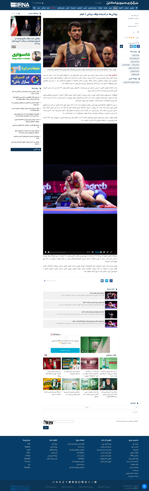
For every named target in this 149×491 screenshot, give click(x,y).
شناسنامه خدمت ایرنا (132, 461)
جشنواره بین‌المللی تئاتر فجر (76, 467)
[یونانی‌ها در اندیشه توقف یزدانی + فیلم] (80, 42)
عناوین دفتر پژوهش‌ (105, 459)
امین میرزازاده (135, 74)
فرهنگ (100, 8)
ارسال (45, 428)
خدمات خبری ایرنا (133, 476)
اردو (29, 464)
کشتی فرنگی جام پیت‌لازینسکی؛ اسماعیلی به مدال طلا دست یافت (25, 92)
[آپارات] (85, 482)
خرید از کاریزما (65, 350)
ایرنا (122, 3)
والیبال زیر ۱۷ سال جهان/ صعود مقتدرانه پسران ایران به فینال (25, 143)
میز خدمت (135, 470)
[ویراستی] (69, 482)
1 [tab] (19, 13)
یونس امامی (135, 55)
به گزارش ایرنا (113, 75)
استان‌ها (73, 8)
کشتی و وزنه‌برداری (132, 26)
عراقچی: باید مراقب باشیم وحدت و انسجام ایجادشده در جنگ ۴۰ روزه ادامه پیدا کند (26, 41)
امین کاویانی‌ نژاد (134, 58)
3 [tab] (14, 13)
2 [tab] (16, 13)
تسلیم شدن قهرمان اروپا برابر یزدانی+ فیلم (93, 312)
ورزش (115, 8)
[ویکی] (56, 482)
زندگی (43, 8)
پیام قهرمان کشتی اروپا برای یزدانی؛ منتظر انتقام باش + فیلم (88, 321)
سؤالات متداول (134, 453)
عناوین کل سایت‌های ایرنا (104, 450)
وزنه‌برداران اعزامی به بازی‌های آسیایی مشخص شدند (26, 137)
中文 (28, 444)
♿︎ (144, 486)
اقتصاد (121, 8)
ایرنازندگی (54, 444)
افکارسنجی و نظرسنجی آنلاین (76, 444)
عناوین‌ (132, 8)
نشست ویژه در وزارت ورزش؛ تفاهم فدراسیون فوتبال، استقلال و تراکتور (27, 120)
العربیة (28, 450)
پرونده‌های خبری (106, 444)
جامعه (105, 8)
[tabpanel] (26, 32)
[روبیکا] (89, 482)
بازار (48, 8)
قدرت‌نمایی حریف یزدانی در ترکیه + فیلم (93, 302)
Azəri (28, 453)
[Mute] (85, 351)
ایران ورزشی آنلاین (52, 459)
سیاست (126, 8)
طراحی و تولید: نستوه (130, 488)
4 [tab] (12, 13)
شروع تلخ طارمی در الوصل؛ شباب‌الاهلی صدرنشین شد (25, 126)
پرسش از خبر (80, 456)
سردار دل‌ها (81, 447)
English (27, 447)
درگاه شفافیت (134, 464)
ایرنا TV (52, 8)
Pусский (27, 461)
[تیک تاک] (63, 482)
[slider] (67, 252)
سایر (39, 8)
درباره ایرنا (135, 444)
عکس (67, 8)
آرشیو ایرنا (135, 450)
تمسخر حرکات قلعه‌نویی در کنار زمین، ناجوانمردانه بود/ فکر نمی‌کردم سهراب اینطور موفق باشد (26, 98)
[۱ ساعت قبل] (26, 26)
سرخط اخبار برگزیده (105, 447)
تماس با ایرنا (134, 447)
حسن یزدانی (135, 65)
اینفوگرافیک (81, 459)
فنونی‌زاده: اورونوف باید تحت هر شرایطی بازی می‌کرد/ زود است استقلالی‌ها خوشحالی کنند (26, 115)
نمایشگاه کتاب (80, 453)
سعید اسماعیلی (135, 71)
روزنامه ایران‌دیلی (52, 456)
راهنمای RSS (134, 456)
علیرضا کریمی (126, 65)
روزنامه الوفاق (53, 450)
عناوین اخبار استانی (106, 453)
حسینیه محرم (80, 464)
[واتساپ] (53, 482)
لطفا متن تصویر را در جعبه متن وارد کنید (127, 421)
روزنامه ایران (53, 447)
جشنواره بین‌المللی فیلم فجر (76, 450)
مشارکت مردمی (134, 467)
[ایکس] (92, 482)
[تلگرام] (95, 482)
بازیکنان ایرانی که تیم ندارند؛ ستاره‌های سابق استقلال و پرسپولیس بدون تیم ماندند (27, 132)
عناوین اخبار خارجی (105, 456)
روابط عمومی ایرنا (133, 459)
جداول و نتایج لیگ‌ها (78, 461)
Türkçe (27, 456)
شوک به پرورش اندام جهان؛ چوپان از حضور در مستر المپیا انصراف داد (25, 109)
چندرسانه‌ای (61, 8)
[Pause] (82, 351)
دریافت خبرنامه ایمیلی (132, 473)
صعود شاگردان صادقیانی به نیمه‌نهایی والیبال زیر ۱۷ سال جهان (25, 104)
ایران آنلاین (54, 453)
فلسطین (79, 8)
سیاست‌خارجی (92, 8)
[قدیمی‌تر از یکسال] (111, 296)
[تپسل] (51, 335)
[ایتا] (76, 482)
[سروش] (73, 482)
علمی (85, 8)
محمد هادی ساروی (134, 68)
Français (27, 467)
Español (27, 459)
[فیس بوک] (66, 482)
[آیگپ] (79, 482)
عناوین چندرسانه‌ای (106, 461)
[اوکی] (60, 482)
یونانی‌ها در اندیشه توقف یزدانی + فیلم (98, 14)
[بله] (82, 482)
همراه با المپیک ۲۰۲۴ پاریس (131, 82)
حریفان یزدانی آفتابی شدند (97, 293)
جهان (110, 8)
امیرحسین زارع (135, 62)
